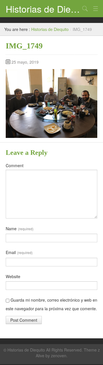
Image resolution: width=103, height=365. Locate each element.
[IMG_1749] (51, 103)
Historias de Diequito (43, 8)
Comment (14, 165)
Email (19, 252)
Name (19, 228)
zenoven (58, 355)
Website (13, 276)
